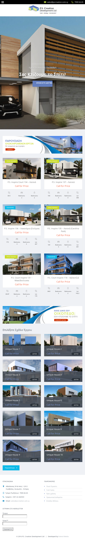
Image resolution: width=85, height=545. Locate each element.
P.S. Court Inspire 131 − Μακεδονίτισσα (21, 279)
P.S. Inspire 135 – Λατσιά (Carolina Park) (63, 230)
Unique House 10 (55, 454)
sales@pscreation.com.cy (57, 2)
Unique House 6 (54, 400)
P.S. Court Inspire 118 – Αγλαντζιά (63, 277)
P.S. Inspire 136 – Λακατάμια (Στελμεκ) (21, 228)
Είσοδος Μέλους (52, 501)
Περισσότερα (10, 468)
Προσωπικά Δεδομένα (54, 497)
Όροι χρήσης (51, 494)
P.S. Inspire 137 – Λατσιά (63, 182)
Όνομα (5, 513)
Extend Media (63, 536)
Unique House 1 (12, 349)
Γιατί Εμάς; (50, 490)
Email (5, 521)
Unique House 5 (12, 400)
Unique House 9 (12, 454)
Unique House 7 (12, 429)
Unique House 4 (54, 374)
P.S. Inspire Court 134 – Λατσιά (22, 182)
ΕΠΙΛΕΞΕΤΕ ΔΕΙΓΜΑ (44, 83)
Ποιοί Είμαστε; (51, 486)
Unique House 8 (54, 429)
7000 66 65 (78, 2)
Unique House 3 (12, 374)
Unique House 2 (54, 349)
